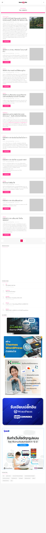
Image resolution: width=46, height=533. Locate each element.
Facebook (8, 290)
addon (34, 478)
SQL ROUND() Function (10, 285)
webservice (5, 112)
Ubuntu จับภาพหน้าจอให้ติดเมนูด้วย (14, 70)
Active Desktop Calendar (29, 475)
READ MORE (6, 41)
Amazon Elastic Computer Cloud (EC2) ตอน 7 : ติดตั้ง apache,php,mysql (15, 115)
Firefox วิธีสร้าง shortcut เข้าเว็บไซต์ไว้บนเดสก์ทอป (17, 310)
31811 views (12, 305)
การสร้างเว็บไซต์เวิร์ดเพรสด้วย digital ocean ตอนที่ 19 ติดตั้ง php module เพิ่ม (15, 19)
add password (27, 478)
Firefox (7, 309)
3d (3, 475)
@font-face (8, 475)
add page (21, 478)
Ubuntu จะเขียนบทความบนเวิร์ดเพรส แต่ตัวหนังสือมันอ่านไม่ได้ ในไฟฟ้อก (14, 95)
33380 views (12, 293)
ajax (11, 480)
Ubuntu (4, 48)
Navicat (7, 302)
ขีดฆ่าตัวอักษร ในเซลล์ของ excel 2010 (14, 297)
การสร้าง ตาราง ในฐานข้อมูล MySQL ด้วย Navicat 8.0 (17, 304)
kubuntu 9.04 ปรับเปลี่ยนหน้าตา (13, 200)
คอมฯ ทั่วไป (7, 296)
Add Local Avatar (6, 478)
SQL (6, 284)
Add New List (14, 478)
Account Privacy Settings (18, 475)
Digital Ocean (5, 16)
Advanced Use (5, 480)
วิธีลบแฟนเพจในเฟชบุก (10, 291)
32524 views (12, 299)
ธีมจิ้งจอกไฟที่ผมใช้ (9, 183)
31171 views (12, 311)
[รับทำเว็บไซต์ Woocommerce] (23, 449)
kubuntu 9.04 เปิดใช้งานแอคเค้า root (15, 160)
